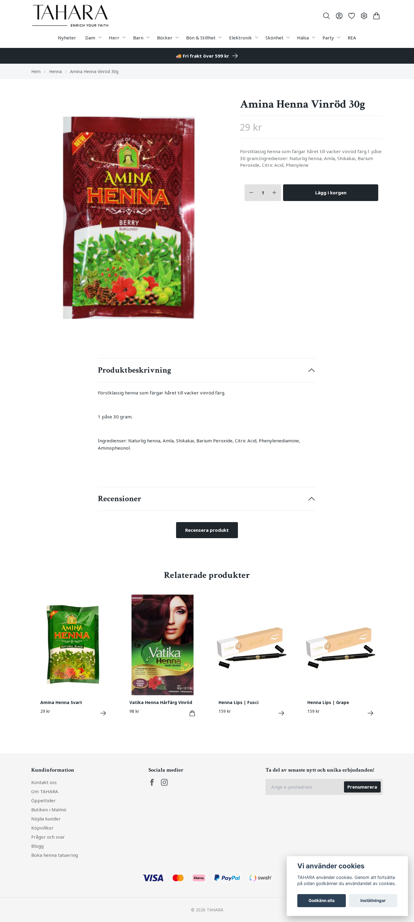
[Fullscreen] (131, 218)
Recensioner (119, 499)
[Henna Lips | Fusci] (281, 713)
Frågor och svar (48, 837)
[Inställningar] (364, 16)
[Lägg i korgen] (192, 713)
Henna (55, 71)
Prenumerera (362, 787)
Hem (36, 71)
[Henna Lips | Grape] (370, 713)
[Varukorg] (376, 16)
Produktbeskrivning (134, 370)
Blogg (37, 846)
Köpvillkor (42, 828)
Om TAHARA (44, 791)
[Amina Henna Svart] (103, 713)
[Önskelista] (351, 16)
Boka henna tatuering (54, 855)
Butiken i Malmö (48, 809)
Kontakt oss (44, 782)
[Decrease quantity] (251, 193)
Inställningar (373, 900)
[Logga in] (339, 16)
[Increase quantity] (274, 193)
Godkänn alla (322, 900)
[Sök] (326, 16)
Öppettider (43, 800)
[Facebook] (152, 782)
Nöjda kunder (46, 819)
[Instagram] (164, 782)
